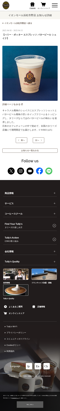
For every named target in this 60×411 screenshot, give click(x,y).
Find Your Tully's (13, 225)
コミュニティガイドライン (18, 339)
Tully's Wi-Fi (12, 326)
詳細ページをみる (11, 104)
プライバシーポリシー (16, 333)
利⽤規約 (10, 351)
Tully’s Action (12, 239)
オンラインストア (16, 313)
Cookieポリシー (14, 345)
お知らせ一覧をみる (30, 150)
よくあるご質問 (15, 307)
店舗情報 (41, 307)
